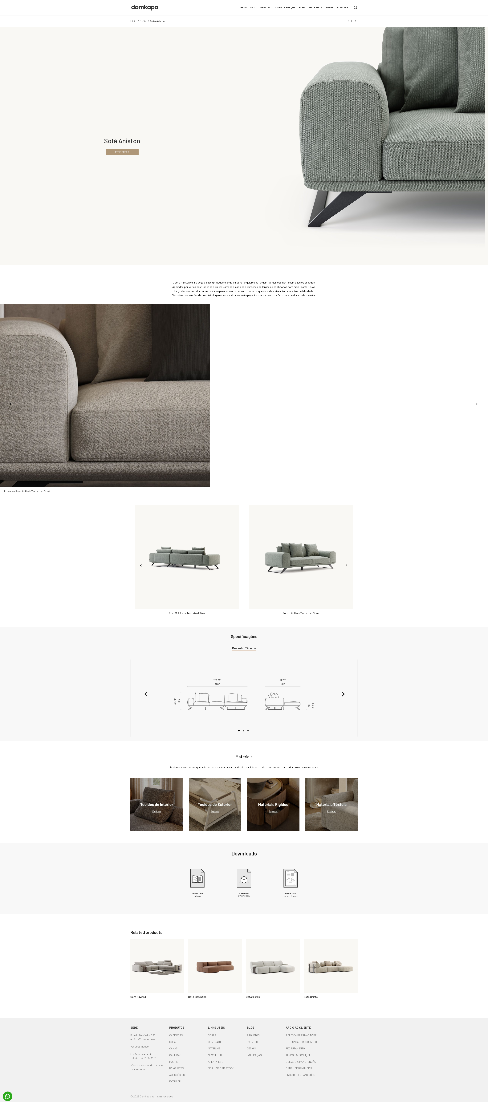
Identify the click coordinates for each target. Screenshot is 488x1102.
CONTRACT (214, 1042)
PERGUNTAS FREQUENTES (301, 1042)
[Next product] (356, 21)
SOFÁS (173, 1042)
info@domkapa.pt (140, 1054)
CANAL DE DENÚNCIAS (299, 1068)
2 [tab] (244, 733)
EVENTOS (252, 1042)
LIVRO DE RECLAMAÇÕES (300, 1074)
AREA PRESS (215, 1061)
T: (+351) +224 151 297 (143, 1058)
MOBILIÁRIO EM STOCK (221, 1068)
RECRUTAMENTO (295, 1048)
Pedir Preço (122, 152)
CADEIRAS (175, 1055)
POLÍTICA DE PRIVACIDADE (301, 1035)
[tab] (244, 648)
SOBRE (212, 1035)
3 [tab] (248, 733)
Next (476, 405)
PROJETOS (253, 1035)
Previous (9, 405)
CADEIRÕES (176, 1035)
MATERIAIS (214, 1048)
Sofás (143, 21)
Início (133, 21)
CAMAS (173, 1048)
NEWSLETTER (216, 1055)
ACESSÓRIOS (177, 1074)
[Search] (356, 7)
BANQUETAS (176, 1068)
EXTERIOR (175, 1081)
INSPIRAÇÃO (254, 1055)
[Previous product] (348, 21)
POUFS (173, 1061)
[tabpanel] (249, 695)
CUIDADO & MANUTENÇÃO (301, 1061)
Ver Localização (139, 1046)
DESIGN (251, 1048)
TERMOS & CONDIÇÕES (299, 1055)
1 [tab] (239, 733)
